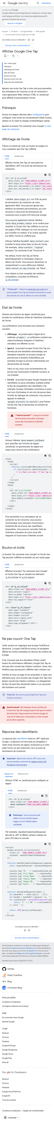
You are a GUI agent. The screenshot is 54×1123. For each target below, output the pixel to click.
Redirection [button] (23, 774)
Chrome (5, 1037)
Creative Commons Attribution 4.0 (23, 948)
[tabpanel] (27, 221)
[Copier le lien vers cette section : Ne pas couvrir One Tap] (38, 639)
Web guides (40, 31)
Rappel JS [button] (9, 774)
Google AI (6, 1096)
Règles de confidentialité (33, 1111)
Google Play (7, 1058)
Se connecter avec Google (13, 1017)
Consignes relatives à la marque (15, 1006)
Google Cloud (7, 1054)
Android (5, 1033)
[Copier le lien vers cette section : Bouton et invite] (27, 547)
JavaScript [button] (19, 156)
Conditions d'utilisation (11, 1002)
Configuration (38, 114)
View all (5, 1062)
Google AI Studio (9, 1046)
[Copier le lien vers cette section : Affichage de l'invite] (32, 139)
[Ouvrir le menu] (4, 3)
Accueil (5, 31)
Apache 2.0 (33, 951)
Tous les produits (9, 1100)
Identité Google (8, 1022)
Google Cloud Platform (11, 1092)
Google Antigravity (9, 1050)
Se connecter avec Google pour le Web (20, 35)
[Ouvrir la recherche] (38, 3)
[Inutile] (33, 40)
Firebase (5, 1041)
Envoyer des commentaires (17, 45)
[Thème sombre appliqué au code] (45, 175)
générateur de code (36, 289)
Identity (23, 3)
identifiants (22, 738)
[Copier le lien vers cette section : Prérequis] (18, 108)
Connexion (46, 3)
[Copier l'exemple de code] (50, 175)
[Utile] (29, 40)
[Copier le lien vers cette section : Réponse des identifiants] (40, 732)
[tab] (7, 156)
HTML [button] (7, 156)
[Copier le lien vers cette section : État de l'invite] (24, 307)
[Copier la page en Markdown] (13, 56)
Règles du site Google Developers (29, 953)
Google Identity (26, 31)
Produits (14, 31)
